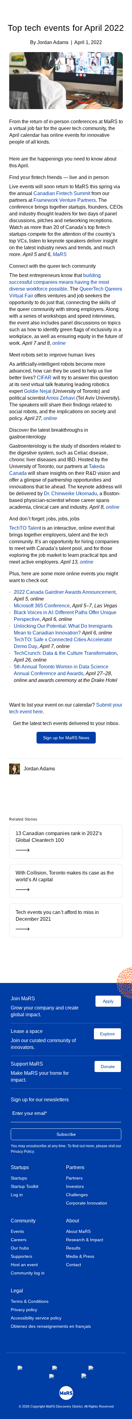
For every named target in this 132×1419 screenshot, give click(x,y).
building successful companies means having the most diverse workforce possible (59, 282)
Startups (20, 1167)
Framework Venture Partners (64, 200)
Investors (75, 1186)
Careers (18, 1239)
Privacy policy (24, 1309)
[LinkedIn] (74, 789)
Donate (108, 1066)
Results (73, 1248)
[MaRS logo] (66, 1393)
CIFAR (44, 377)
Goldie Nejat (37, 391)
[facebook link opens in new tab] (29, 1368)
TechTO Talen (24, 528)
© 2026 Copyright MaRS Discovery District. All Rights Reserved (66, 1406)
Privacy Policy (22, 1151)
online (59, 343)
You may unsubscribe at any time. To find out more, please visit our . (66, 1149)
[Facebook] (56, 789)
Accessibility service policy (36, 1317)
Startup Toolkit (24, 1186)
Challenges (77, 1194)
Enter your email (29, 1113)
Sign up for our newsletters (40, 1099)
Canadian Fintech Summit (61, 193)
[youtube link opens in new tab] (60, 1376)
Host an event (24, 1264)
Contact (73, 1264)
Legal (17, 1290)
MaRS (60, 254)
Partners (75, 1167)
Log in (17, 1194)
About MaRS (78, 1231)
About (72, 1220)
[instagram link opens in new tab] (65, 1368)
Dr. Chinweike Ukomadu (70, 493)
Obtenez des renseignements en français (51, 1326)
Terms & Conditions (30, 1301)
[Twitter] (65, 789)
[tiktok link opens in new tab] (84, 1376)
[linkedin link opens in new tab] (99, 1368)
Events (17, 1231)
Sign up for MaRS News (66, 737)
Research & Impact (84, 1239)
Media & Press (80, 1256)
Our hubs (20, 1248)
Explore (107, 1033)
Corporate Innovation (86, 1203)
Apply (108, 1001)
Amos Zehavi (60, 398)
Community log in (28, 1272)
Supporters (21, 1256)
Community (23, 1220)
